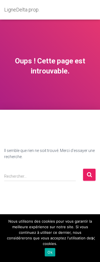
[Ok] (93, 238)
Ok (50, 252)
